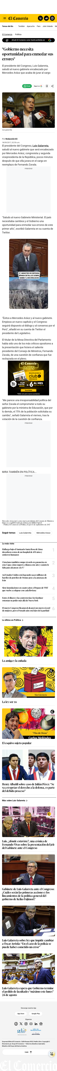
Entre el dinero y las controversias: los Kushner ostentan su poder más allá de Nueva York (22, 599)
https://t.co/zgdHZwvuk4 (11, 522)
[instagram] (26, 1024)
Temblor (21, 26)
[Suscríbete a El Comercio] (46, 18)
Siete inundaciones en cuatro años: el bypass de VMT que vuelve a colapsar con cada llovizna (25, 589)
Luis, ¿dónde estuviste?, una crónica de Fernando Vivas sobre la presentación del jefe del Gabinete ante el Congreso (28, 844)
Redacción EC (12, 139)
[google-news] (41, 1024)
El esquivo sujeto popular (17, 743)
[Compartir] (52, 86)
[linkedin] (36, 1024)
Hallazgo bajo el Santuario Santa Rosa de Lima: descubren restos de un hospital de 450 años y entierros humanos (22, 552)
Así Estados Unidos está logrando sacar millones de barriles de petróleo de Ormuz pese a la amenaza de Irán (24, 577)
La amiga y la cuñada (14, 660)
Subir (26, 1052)
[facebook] (16, 1024)
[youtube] (31, 1024)
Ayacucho (31, 26)
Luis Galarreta (40, 145)
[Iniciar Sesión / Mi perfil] (52, 18)
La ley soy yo (9, 701)
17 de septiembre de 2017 (41, 524)
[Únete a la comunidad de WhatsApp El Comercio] (27, 86)
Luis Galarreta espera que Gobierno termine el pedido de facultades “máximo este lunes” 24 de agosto (28, 991)
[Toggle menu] (4, 18)
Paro (38, 26)
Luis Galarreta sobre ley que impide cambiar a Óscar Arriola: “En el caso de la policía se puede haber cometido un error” (28, 943)
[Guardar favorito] (46, 86)
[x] (21, 1024)
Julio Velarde (48, 26)
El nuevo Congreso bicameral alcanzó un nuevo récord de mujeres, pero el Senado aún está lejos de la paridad (26, 609)
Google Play (36, 1014)
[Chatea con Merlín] (40, 18)
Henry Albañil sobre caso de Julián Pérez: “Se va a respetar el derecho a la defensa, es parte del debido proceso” (28, 787)
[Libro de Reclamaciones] (36, 1031)
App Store (20, 1014)
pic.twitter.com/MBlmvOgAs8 (31, 522)
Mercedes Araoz (43, 533)
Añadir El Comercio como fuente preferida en (28, 40)
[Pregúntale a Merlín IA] (52, 1054)
